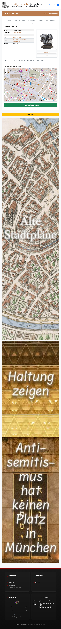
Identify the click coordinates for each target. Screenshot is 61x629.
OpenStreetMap (54, 100)
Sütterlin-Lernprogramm (15, 587)
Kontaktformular (13, 580)
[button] (30, 83)
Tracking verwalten (17, 617)
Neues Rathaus (17, 37)
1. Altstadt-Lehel (17, 32)
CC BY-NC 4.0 (47, 55)
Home (45, 13)
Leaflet (47, 100)
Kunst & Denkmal (53, 13)
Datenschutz (12, 585)
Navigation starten (31, 105)
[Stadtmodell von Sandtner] (30, 228)
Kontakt (31, 115)
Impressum (11, 582)
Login (36, 580)
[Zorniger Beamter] (47, 40)
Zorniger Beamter (47, 52)
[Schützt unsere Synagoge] (30, 452)
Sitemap (37, 582)
